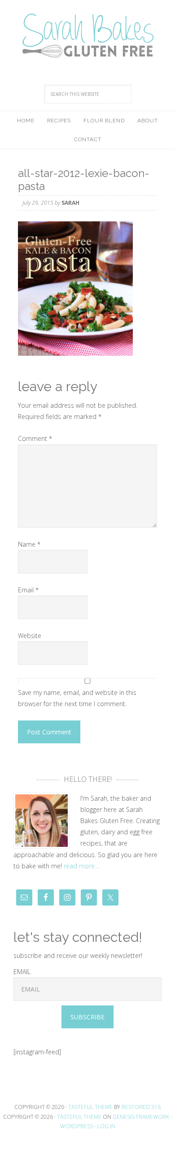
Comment (35, 438)
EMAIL (22, 971)
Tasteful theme (90, 1107)
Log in (106, 1126)
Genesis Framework (141, 1117)
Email (28, 590)
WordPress (76, 1126)
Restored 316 (141, 1107)
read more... (81, 866)
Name (29, 544)
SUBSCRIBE (87, 1017)
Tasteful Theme (79, 1117)
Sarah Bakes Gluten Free (87, 36)
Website (29, 635)
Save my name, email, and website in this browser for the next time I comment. (77, 698)
